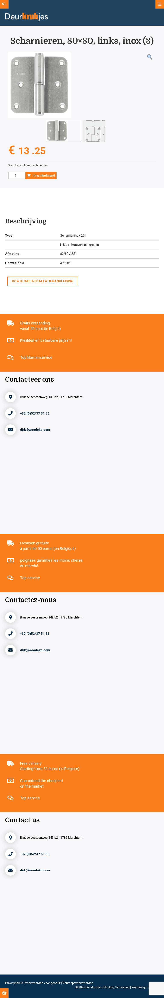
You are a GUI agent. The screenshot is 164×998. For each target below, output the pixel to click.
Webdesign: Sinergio (145, 987)
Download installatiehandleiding (42, 281)
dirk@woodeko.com (35, 430)
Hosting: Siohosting (117, 987)
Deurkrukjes (94, 987)
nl (4, 4)
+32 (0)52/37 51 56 (34, 413)
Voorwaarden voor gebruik (43, 983)
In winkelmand (44, 175)
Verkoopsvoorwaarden (78, 983)
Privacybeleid (14, 983)
